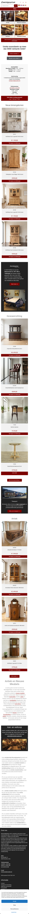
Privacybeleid (4, 887)
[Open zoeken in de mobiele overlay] (9, 5)
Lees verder (14, 472)
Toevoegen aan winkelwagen (14, 143)
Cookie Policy (13, 912)
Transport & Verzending (6, 884)
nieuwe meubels (20, 693)
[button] (3, 300)
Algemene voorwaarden (6, 886)
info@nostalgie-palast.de (6, 871)
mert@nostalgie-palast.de (14, 80)
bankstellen (12, 696)
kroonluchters (7, 714)
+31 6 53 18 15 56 (5, 866)
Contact (3, 883)
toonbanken (13, 700)
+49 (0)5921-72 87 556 (15, 87)
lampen (15, 712)
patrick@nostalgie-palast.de (14, 736)
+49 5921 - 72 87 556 (5, 863)
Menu (14, 9)
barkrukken (18, 703)
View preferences (14, 909)
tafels (21, 696)
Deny (14, 905)
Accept (14, 901)
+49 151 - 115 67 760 (5, 865)
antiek (4, 716)
